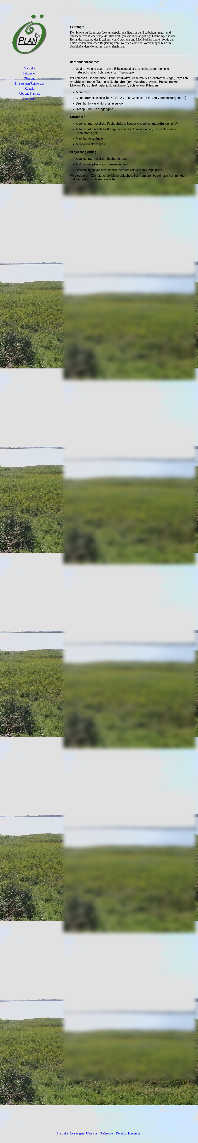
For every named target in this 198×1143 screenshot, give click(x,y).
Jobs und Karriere (29, 93)
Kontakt (29, 88)
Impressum (29, 98)
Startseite (29, 68)
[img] (29, 36)
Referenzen (107, 1133)
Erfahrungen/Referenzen (29, 83)
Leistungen (29, 73)
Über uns (29, 78)
